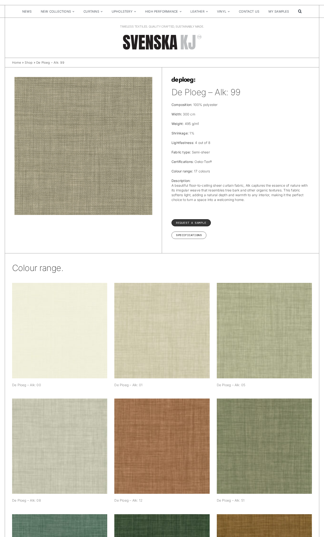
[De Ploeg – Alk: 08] (59, 446)
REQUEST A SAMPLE (191, 222)
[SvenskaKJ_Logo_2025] (162, 35)
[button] (300, 11)
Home (16, 62)
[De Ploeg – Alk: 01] (161, 330)
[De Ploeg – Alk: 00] (59, 330)
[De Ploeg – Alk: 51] (264, 446)
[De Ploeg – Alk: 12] (161, 446)
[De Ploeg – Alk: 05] (264, 330)
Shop (28, 62)
